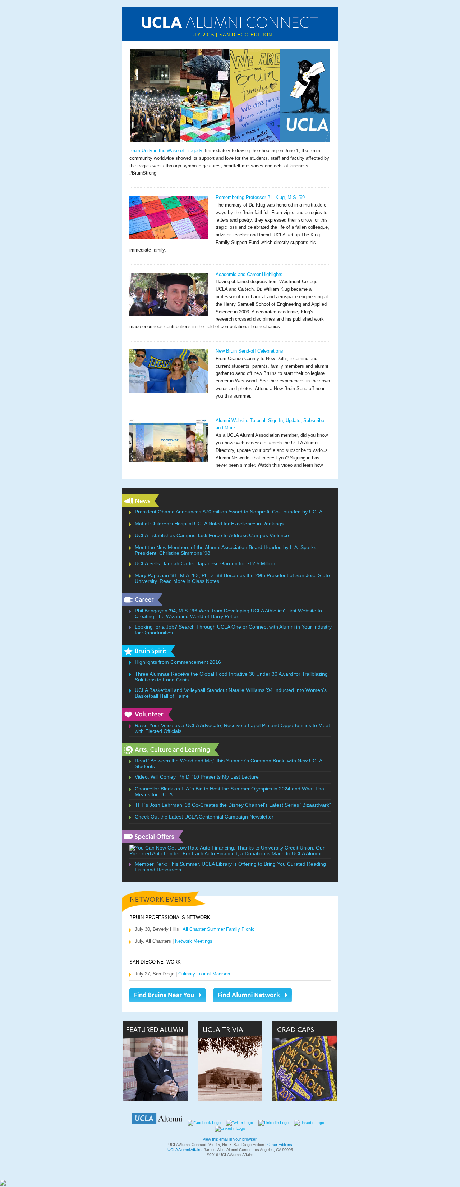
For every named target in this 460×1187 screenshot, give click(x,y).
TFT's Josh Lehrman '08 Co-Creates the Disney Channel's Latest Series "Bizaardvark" (233, 805)
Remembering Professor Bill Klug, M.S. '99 (260, 197)
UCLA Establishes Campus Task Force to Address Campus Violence (212, 535)
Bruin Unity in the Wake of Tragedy (165, 150)
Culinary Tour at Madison (204, 974)
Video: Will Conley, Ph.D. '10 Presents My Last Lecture (197, 777)
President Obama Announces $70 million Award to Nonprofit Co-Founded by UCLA (228, 512)
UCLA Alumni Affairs (184, 1149)
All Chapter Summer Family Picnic (218, 929)
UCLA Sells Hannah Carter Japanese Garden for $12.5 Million (205, 563)
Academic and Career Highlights (249, 274)
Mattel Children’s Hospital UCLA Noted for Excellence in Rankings (209, 523)
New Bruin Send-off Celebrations (249, 351)
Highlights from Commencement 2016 (178, 662)
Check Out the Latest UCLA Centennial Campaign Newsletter (204, 817)
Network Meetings (193, 941)
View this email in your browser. (230, 1139)
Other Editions (279, 1144)
